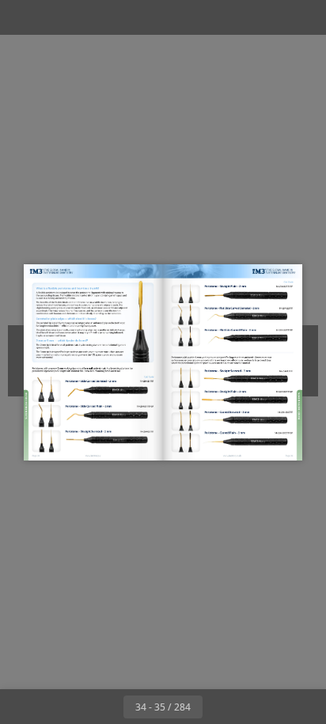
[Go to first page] (71, 706)
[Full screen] (303, 17)
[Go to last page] (254, 706)
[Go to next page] (220, 706)
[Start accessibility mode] (91, 17)
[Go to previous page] (106, 706)
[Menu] (22, 17)
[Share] (269, 17)
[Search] (57, 17)
